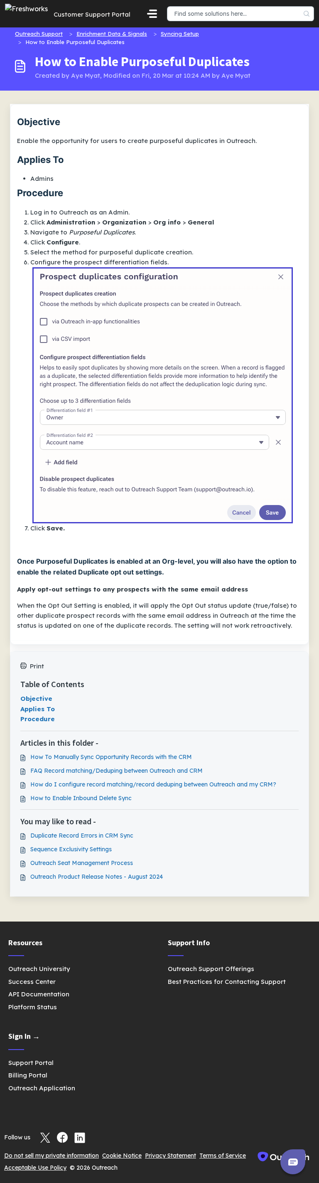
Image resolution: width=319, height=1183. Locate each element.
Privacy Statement (170, 1155)
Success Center (32, 982)
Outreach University (39, 969)
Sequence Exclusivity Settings (71, 849)
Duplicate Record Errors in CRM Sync (81, 835)
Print (37, 666)
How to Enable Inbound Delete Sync (81, 798)
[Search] (306, 13)
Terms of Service (222, 1155)
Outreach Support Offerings (211, 969)
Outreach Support (39, 33)
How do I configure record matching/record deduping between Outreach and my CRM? (153, 784)
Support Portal (31, 1063)
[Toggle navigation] (152, 13)
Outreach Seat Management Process (81, 863)
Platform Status (32, 1007)
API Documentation (38, 994)
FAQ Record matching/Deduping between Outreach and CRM (116, 770)
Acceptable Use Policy (35, 1167)
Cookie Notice (122, 1155)
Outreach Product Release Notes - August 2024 (96, 876)
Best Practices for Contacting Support (227, 982)
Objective (36, 698)
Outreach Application (41, 1088)
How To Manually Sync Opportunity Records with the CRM (111, 757)
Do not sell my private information (51, 1155)
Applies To (37, 709)
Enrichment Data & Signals (111, 33)
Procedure (37, 719)
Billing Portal (27, 1075)
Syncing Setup (180, 33)
